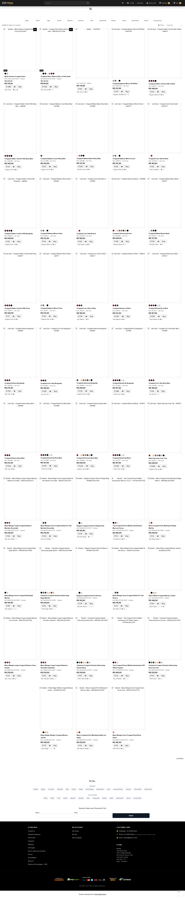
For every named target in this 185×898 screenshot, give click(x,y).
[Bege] (125, 230)
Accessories (137, 798)
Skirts (111, 798)
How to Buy (31, 837)
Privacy (30, 854)
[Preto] (5, 73)
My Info (74, 834)
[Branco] (41, 73)
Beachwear (119, 798)
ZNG (67, 789)
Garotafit (60, 789)
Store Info (140, 3)
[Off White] (47, 73)
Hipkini (89, 83)
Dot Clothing (89, 789)
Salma (81, 789)
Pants (52, 798)
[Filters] (123, 3)
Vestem (22, 79)
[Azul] (45, 73)
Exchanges (31, 848)
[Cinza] (9, 523)
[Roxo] (149, 81)
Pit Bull (74, 789)
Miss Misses (100, 789)
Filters (162, 25)
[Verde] (115, 80)
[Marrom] (53, 73)
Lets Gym (126, 86)
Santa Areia (148, 789)
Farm (108, 789)
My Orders (75, 831)
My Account (152, 3)
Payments (31, 841)
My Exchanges (77, 837)
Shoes (128, 798)
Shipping (31, 844)
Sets (88, 798)
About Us (31, 861)
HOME (4, 25)
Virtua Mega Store (100, 894)
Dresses (81, 798)
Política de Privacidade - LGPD (37, 864)
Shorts (65, 798)
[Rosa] (7, 73)
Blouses (73, 798)
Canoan (128, 789)
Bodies (105, 798)
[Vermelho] (51, 73)
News (45, 798)
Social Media (32, 857)
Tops (10, 25)
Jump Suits (96, 798)
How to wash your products (36, 851)
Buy (20, 87)
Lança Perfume (118, 789)
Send (131, 816)
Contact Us (31, 831)
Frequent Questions (34, 834)
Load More (179, 758)
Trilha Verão (137, 789)
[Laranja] (117, 230)
